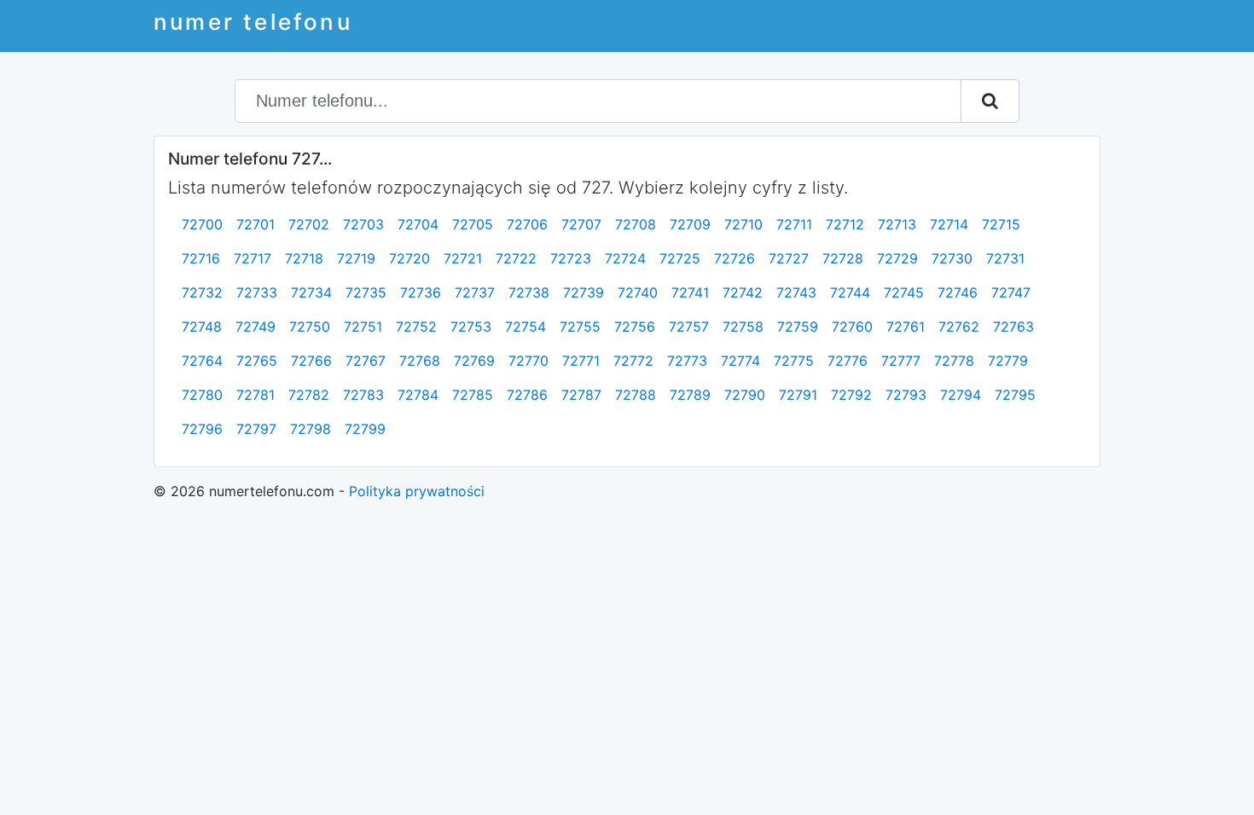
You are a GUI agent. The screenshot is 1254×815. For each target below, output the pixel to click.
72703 (363, 224)
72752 (416, 326)
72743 (796, 292)
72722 (516, 258)
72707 (581, 224)
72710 (743, 224)
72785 (472, 394)
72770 (528, 360)
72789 (690, 394)
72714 (949, 224)
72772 (633, 360)
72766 (311, 360)
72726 (734, 258)
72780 (202, 394)
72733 (256, 292)
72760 (852, 326)
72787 (581, 394)
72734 (311, 292)
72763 (1013, 326)
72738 (528, 292)
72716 (201, 258)
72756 (634, 326)
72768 (419, 360)
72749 (255, 326)
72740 (638, 292)
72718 (304, 258)
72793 (905, 394)
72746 (958, 292)
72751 (363, 326)
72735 (365, 292)
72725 (679, 258)
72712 (845, 224)
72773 (687, 360)
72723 (570, 258)
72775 (794, 360)
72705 (472, 224)
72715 (1001, 224)
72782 (308, 394)
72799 (365, 428)
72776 (847, 360)
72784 (418, 394)
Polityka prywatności (417, 491)
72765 (256, 360)
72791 (798, 394)
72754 (525, 326)
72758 (743, 326)
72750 (309, 326)
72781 (255, 394)
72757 (689, 326)
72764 (202, 360)
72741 (690, 292)
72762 (958, 326)
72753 (470, 326)
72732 (202, 292)
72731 (1005, 258)
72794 (960, 394)
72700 (202, 224)
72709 (690, 224)
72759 (797, 326)
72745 (904, 292)
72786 (527, 394)
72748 (202, 326)
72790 (744, 394)
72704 (418, 224)
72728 (842, 258)
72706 (527, 224)
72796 (202, 428)
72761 (905, 326)
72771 (581, 360)
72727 (789, 258)
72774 (740, 360)
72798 (310, 428)
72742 (743, 292)
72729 (897, 258)
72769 (474, 360)
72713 (897, 224)
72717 (252, 258)
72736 (420, 292)
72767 (365, 360)
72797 (256, 428)
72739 (583, 292)
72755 (580, 326)
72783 (363, 394)
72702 (308, 224)
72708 (635, 224)
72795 (1015, 394)
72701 (255, 224)
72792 (851, 394)
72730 (952, 258)
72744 (850, 292)
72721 (463, 258)
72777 (900, 360)
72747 (1010, 292)
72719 (356, 258)
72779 (1008, 360)
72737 (475, 292)
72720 (409, 258)
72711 (794, 224)
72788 (635, 394)
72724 (625, 258)
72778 (954, 360)
